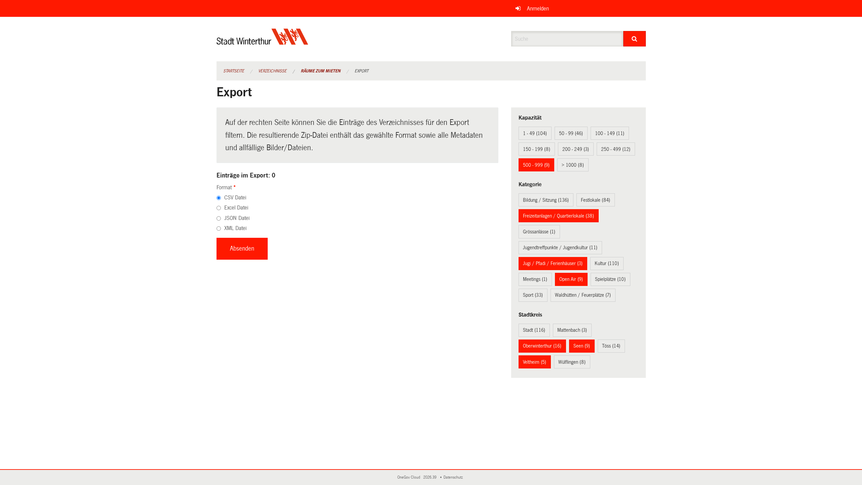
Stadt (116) (534, 330)
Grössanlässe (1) (539, 231)
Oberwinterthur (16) (542, 346)
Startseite (233, 71)
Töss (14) (611, 346)
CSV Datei (235, 197)
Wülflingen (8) (572, 362)
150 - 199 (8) (536, 149)
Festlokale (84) (595, 200)
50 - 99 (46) (571, 133)
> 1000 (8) (573, 165)
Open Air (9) (571, 279)
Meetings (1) (535, 279)
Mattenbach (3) (572, 330)
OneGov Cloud (409, 477)
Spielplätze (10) (610, 279)
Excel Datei (236, 208)
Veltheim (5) (534, 362)
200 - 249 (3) (575, 149)
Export (361, 71)
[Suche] (634, 38)
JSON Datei (237, 218)
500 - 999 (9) (536, 165)
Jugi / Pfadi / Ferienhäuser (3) (553, 263)
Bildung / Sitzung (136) (546, 200)
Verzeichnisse (272, 71)
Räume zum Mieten (320, 71)
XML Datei (235, 228)
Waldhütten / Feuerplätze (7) (583, 295)
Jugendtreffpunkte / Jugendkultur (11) (560, 247)
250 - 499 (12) (615, 149)
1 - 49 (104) (535, 133)
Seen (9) (581, 346)
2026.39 (430, 477)
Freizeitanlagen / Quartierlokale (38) (558, 216)
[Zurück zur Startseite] (262, 42)
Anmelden (538, 8)
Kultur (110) (607, 263)
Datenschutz (454, 477)
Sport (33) (533, 295)
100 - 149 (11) (609, 133)
